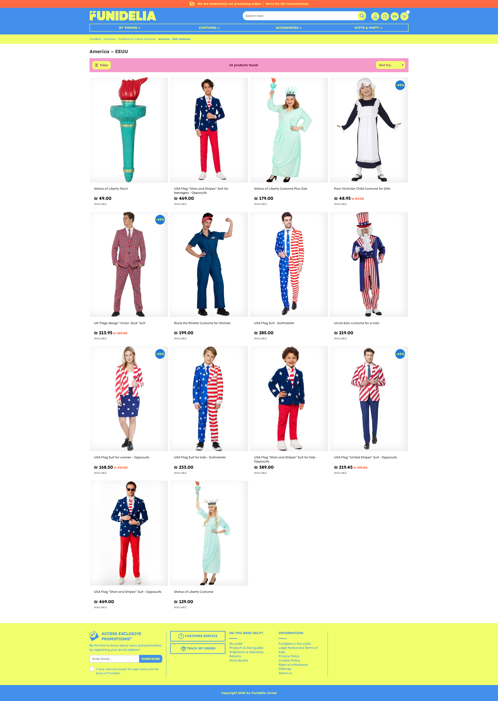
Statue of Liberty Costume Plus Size (280, 188)
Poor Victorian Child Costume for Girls (362, 188)
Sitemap (285, 669)
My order (236, 644)
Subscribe (150, 659)
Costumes (207, 27)
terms (99, 673)
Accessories (287, 27)
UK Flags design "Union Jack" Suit (119, 323)
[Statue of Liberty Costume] (209, 533)
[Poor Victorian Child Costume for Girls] (369, 130)
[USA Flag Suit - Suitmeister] (289, 264)
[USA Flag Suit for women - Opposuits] (129, 398)
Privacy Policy (289, 656)
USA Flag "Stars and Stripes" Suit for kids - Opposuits (285, 459)
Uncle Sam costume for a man (356, 323)
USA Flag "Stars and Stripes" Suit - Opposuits (127, 592)
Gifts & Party (366, 27)
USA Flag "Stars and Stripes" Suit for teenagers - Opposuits (201, 191)
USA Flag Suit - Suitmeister (274, 323)
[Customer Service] (385, 16)
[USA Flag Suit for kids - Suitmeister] (209, 398)
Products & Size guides (246, 648)
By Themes (128, 27)
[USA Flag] (209, 130)
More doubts (238, 660)
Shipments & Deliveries (246, 652)
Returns (235, 656)
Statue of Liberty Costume (193, 592)
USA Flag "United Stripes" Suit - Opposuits (365, 457)
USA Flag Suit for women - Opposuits (121, 457)
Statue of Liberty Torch (111, 188)
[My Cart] (404, 16)
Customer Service (200, 636)
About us (285, 673)
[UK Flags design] (129, 264)
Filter (104, 65)
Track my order (200, 648)
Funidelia (95, 38)
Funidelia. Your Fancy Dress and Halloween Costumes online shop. (122, 15)
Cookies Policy (289, 660)
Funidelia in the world (295, 644)
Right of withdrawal (293, 665)
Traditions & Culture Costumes (137, 38)
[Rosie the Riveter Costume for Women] (209, 264)
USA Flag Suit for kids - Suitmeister (200, 457)
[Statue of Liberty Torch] (129, 130)
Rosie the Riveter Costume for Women (202, 323)
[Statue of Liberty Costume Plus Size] (289, 130)
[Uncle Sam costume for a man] (369, 264)
